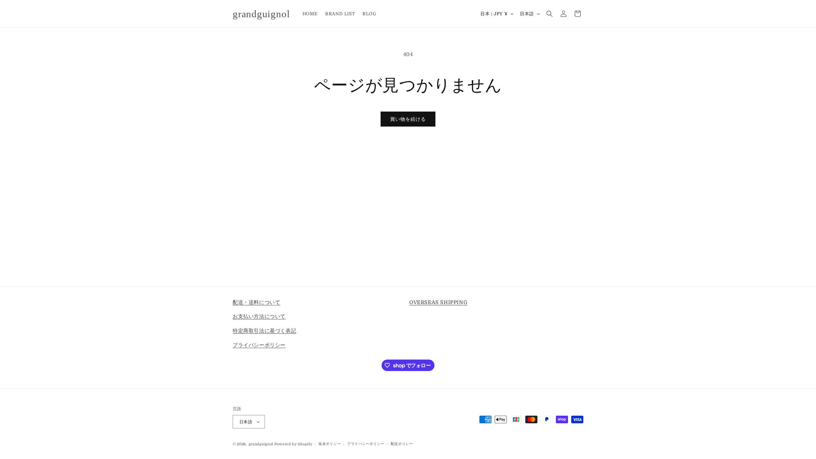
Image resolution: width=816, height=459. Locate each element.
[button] (550, 14)
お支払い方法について (259, 316)
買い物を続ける (408, 119)
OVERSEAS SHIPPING (438, 302)
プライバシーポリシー (259, 345)
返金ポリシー (329, 444)
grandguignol (261, 444)
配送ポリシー (402, 444)
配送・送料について (256, 302)
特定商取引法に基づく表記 (264, 331)
